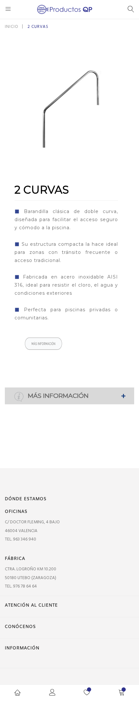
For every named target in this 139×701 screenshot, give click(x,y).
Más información (57, 395)
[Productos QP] (69, 9)
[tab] (69, 395)
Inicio (11, 26)
